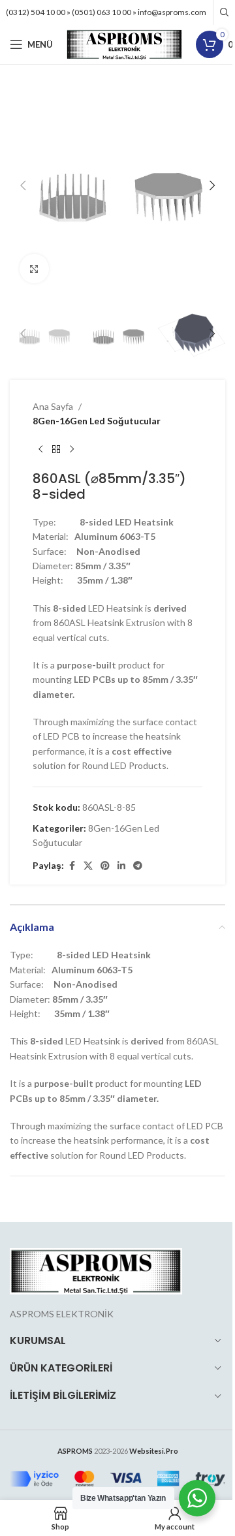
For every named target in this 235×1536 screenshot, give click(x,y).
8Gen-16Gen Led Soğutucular (97, 420)
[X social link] (88, 866)
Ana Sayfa (53, 406)
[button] (23, 185)
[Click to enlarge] (34, 268)
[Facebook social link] (72, 866)
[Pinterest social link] (105, 866)
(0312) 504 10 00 (35, 12)
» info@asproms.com (169, 12)
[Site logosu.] (124, 43)
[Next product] (72, 450)
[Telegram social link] (137, 866)
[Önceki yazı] (40, 450)
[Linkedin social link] (121, 866)
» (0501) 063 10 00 (99, 12)
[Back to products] (56, 450)
